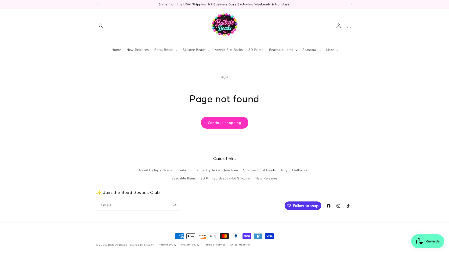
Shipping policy (240, 244)
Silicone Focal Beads (259, 170)
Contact (183, 170)
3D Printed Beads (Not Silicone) (225, 178)
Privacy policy (190, 244)
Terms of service (215, 244)
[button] (101, 26)
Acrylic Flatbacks (293, 170)
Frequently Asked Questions (216, 170)
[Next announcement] (351, 4)
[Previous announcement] (97, 4)
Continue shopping (224, 122)
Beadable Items (183, 178)
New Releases (266, 178)
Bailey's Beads (117, 245)
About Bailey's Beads (155, 170)
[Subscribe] (175, 205)
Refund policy (167, 244)
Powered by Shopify (141, 245)
